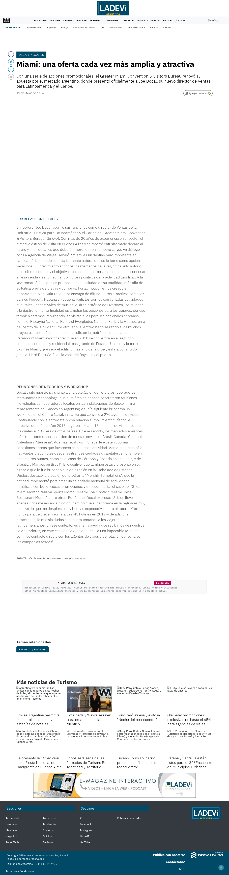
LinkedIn (85, 836)
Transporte (111, 20)
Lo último (54, 20)
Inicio (23, 54)
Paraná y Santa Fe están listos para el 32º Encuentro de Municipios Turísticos (189, 762)
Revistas (167, 20)
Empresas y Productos (32, 649)
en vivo (167, 27)
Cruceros (142, 20)
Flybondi (51, 27)
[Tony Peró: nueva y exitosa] (139, 699)
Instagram (86, 830)
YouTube (85, 842)
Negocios (81, 20)
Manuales (68, 20)
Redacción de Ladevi (42, 219)
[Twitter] (11, 62)
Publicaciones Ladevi (129, 818)
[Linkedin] (11, 69)
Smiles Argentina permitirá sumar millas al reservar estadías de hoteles (38, 719)
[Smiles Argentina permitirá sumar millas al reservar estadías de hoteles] (39, 699)
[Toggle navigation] (13, 20)
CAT (102, 27)
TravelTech (96, 20)
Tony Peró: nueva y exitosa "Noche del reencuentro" (138, 717)
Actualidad (40, 20)
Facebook (86, 824)
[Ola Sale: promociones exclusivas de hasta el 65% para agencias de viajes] (190, 699)
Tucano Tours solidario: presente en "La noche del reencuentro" (138, 762)
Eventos (154, 27)
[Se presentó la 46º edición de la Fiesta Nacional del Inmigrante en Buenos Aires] (39, 742)
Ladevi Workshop (136, 27)
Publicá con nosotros (169, 855)
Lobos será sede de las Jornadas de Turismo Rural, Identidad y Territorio (89, 762)
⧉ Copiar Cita (162, 583)
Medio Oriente (34, 27)
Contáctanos (175, 862)
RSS (182, 869)
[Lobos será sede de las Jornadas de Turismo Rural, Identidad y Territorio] (89, 742)
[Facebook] (11, 54)
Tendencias (127, 20)
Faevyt (64, 27)
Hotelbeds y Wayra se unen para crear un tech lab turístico (89, 719)
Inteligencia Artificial (84, 27)
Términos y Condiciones (20, 871)
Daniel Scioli (115, 27)
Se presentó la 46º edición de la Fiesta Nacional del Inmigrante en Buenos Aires (39, 762)
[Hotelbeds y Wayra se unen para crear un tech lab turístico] (89, 699)
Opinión (155, 20)
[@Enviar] (11, 77)
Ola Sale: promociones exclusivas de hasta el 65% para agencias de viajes (189, 719)
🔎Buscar (180, 20)
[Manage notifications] (221, 867)
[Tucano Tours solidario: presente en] (139, 742)
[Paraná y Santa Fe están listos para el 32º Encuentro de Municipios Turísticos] (190, 742)
